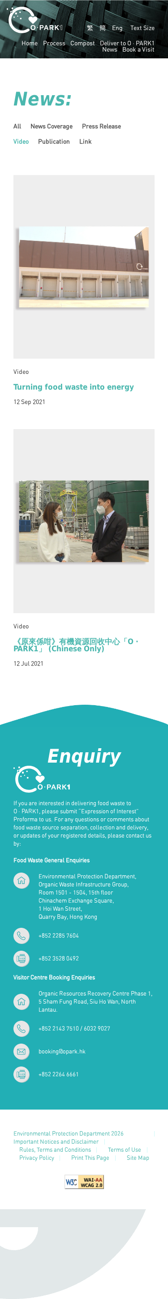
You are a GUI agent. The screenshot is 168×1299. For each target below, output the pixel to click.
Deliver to (127, 43)
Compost (82, 43)
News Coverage (51, 126)
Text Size (142, 27)
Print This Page (90, 1158)
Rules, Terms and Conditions (55, 1150)
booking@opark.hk (62, 1051)
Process (54, 43)
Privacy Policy (36, 1158)
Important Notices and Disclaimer (56, 1142)
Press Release (101, 126)
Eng (117, 28)
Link (85, 141)
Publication (54, 141)
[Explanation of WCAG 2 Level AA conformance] (84, 1181)
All (17, 126)
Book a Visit (138, 49)
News (109, 49)
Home (30, 43)
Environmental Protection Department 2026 (68, 1134)
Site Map (138, 1158)
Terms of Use (124, 1150)
